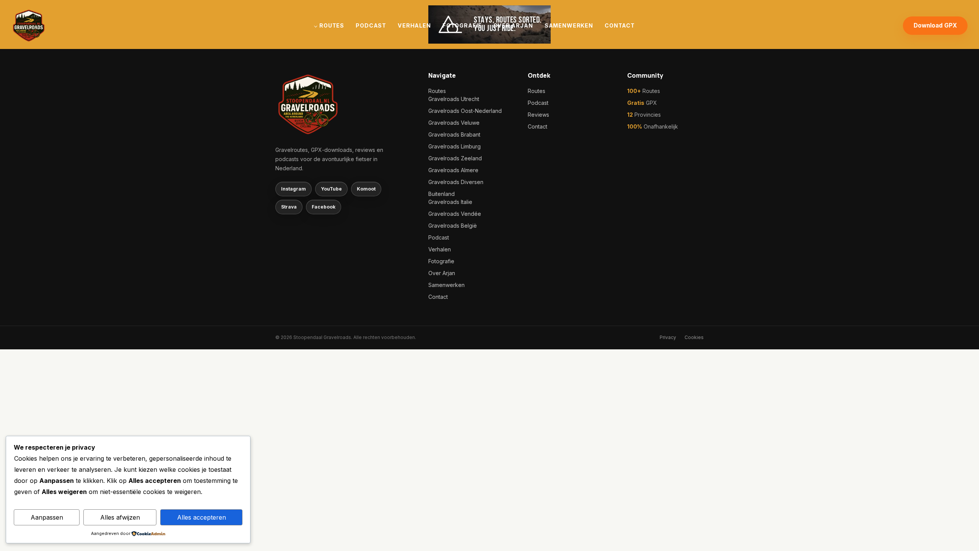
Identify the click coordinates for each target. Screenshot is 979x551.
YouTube (331, 189)
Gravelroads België (452, 225)
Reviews (538, 114)
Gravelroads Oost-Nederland (465, 111)
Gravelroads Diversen (455, 182)
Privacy (668, 337)
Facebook (323, 207)
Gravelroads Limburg (454, 146)
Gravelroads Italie (450, 202)
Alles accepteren (201, 517)
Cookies (694, 337)
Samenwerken (569, 25)
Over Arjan (513, 25)
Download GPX (935, 25)
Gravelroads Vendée (454, 213)
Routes (331, 25)
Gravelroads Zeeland (455, 158)
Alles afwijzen (120, 517)
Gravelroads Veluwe (454, 122)
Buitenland (441, 194)
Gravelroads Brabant (454, 134)
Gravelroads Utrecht (453, 99)
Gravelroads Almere (453, 170)
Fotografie (462, 25)
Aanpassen (47, 517)
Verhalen (414, 25)
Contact (620, 25)
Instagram (293, 189)
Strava (289, 207)
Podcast (371, 25)
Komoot (366, 189)
